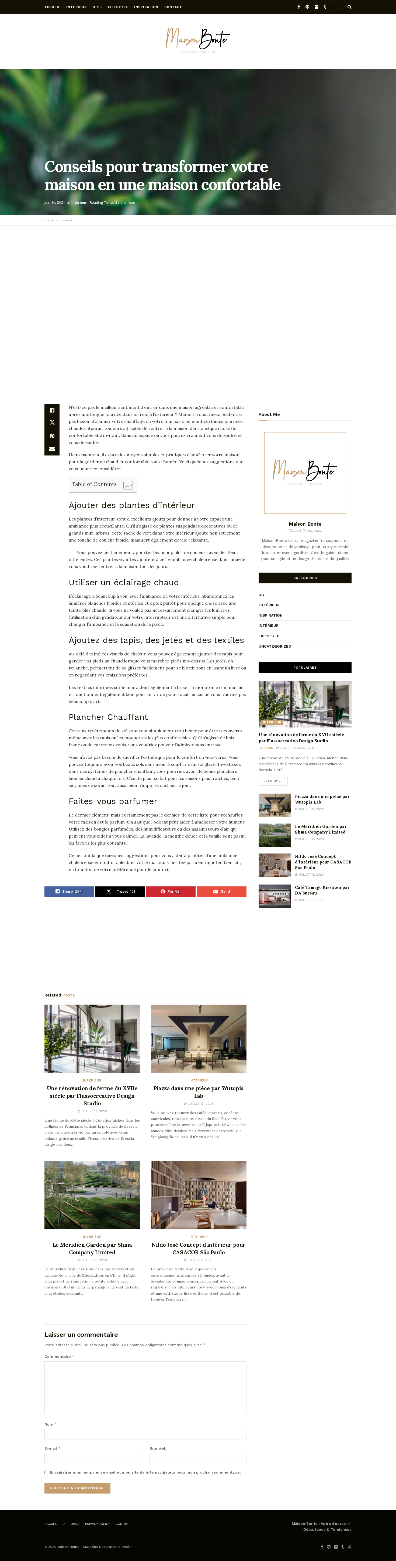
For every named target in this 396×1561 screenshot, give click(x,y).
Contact (173, 7)
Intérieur (76, 7)
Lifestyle (118, 7)
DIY (96, 7)
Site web (158, 1448)
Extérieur (269, 605)
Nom (50, 1424)
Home (49, 220)
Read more (273, 781)
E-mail (52, 1448)
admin (268, 748)
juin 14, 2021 (54, 202)
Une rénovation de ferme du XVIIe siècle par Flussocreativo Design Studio (92, 1096)
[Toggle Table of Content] (125, 485)
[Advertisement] (198, 269)
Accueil (52, 7)
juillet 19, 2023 (292, 748)
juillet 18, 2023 (310, 839)
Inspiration (146, 7)
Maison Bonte (68, 1547)
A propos (71, 1524)
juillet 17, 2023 (310, 900)
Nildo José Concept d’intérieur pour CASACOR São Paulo (323, 862)
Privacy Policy (97, 1524)
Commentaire (59, 1356)
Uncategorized (275, 646)
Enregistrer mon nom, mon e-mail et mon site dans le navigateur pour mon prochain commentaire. (145, 1472)
